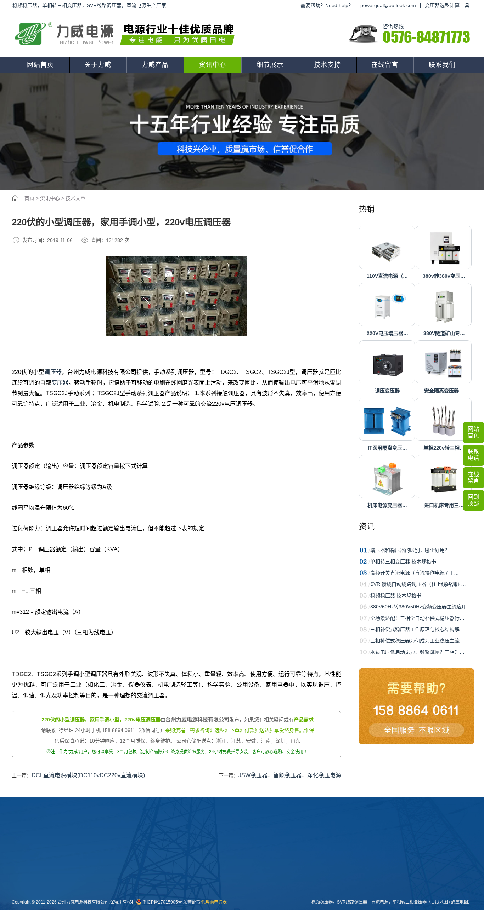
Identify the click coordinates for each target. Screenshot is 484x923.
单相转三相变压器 (410, 902)
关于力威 (97, 64)
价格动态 (195, 894)
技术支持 (327, 64)
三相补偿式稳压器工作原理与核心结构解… (417, 629)
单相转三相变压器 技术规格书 (403, 561)
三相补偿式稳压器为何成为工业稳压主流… (417, 641)
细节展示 (270, 64)
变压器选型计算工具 (447, 5)
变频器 (154, 917)
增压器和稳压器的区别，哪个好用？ (410, 550)
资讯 (367, 526)
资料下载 (273, 860)
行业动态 (195, 872)
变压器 (59, 383)
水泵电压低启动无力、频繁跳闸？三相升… (417, 652)
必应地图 (459, 902)
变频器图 (234, 894)
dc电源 (154, 906)
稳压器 (154, 872)
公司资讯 (195, 860)
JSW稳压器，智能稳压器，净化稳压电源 (289, 775)
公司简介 (117, 860)
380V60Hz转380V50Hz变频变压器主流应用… (421, 607)
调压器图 (234, 883)
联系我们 (442, 64)
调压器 (53, 372)
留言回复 (195, 906)
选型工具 (273, 883)
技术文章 (75, 198)
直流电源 (234, 906)
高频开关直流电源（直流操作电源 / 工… (414, 573)
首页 (29, 198)
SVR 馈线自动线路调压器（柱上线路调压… (418, 584)
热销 (367, 208)
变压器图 (234, 860)
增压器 (154, 894)
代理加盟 (273, 872)
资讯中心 (212, 64)
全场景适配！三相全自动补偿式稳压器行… (417, 618)
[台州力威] (127, 34)
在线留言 (384, 64)
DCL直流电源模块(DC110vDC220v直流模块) (88, 775)
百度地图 (439, 902)
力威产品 (155, 64)
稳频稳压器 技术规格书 (395, 595)
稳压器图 (234, 872)
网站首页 (40, 64)
